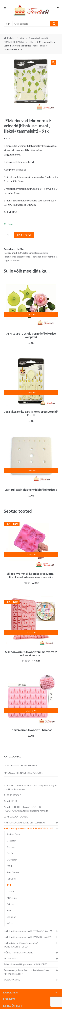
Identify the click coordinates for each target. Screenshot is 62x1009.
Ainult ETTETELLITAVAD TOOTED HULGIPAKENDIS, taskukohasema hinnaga (26, 809)
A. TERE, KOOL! (12, 795)
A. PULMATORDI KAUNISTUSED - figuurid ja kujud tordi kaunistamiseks (30, 787)
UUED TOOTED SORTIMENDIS (20, 765)
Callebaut (11, 847)
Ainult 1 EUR (10, 801)
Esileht (10, 38)
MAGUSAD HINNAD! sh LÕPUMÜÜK (23, 772)
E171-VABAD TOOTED (16, 816)
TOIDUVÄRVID (12, 979)
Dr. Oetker (12, 860)
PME (9, 910)
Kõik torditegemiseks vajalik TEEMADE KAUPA (28, 931)
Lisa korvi (24, 234)
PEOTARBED (11, 958)
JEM (31, 42)
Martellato (12, 898)
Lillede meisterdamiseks (35, 252)
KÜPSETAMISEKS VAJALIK (18, 952)
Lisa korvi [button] (31, 314)
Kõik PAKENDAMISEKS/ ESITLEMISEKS (25, 822)
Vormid (16, 260)
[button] (53, 62)
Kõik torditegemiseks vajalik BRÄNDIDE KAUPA (28, 828)
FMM (9, 866)
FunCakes (11, 879)
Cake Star (11, 840)
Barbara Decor (14, 834)
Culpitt (10, 853)
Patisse (10, 904)
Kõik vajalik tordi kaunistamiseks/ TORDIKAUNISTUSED (21, 945)
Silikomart (11, 917)
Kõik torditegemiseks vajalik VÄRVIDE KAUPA (28, 937)
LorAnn (10, 891)
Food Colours (13, 872)
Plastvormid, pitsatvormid (17, 256)
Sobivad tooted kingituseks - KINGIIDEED (25, 964)
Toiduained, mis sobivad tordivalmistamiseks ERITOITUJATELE (26, 972)
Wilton (10, 923)
